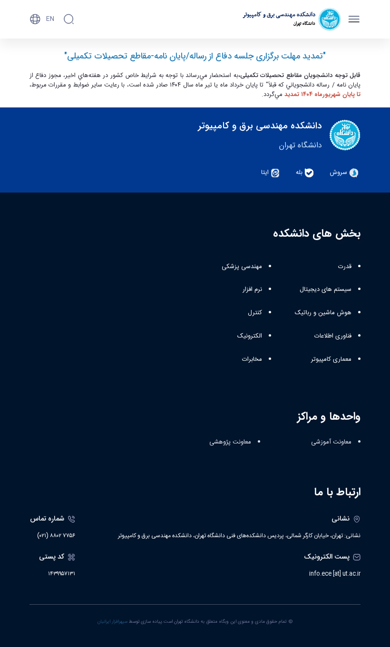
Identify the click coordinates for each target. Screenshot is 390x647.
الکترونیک (249, 336)
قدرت (344, 266)
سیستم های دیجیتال (325, 289)
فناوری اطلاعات (332, 336)
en (50, 19)
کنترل (255, 313)
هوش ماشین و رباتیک (323, 313)
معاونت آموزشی (331, 442)
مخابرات (252, 359)
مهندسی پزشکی (242, 266)
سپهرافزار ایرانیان (112, 622)
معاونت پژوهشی (230, 442)
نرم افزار (252, 289)
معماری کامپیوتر (331, 359)
